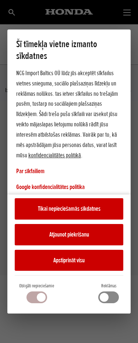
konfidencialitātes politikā (54, 155)
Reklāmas (108, 286)
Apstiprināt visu (69, 260)
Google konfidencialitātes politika (50, 186)
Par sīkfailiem (30, 171)
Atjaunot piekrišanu (69, 234)
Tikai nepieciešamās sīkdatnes (69, 208)
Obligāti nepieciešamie (36, 286)
